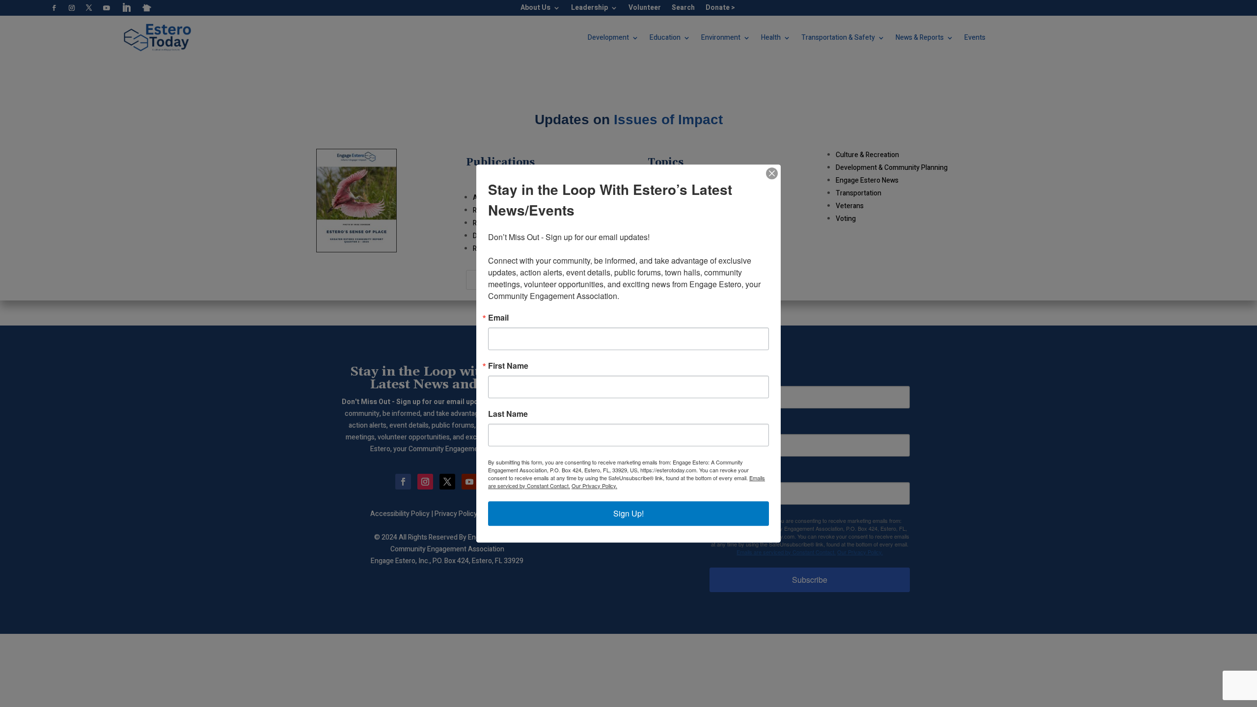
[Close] (772, 173)
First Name (508, 366)
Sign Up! (628, 513)
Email (498, 318)
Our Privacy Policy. (594, 485)
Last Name (508, 414)
